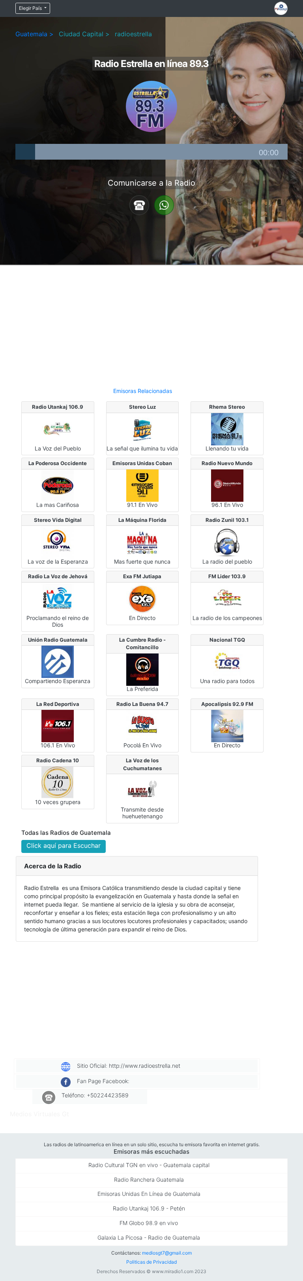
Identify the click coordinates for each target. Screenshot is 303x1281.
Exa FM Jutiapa (142, 576)
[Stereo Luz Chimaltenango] (142, 428)
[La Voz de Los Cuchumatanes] (142, 790)
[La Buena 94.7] (142, 726)
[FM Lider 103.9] (227, 598)
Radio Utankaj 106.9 (57, 407)
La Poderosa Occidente (57, 463)
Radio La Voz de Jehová (58, 576)
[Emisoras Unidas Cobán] (142, 485)
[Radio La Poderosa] (57, 485)
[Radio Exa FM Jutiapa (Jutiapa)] (142, 598)
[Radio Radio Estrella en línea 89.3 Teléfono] (139, 205)
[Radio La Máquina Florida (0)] (142, 542)
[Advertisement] (142, 323)
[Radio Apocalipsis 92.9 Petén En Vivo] (227, 726)
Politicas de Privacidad (151, 1262)
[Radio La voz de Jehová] (57, 598)
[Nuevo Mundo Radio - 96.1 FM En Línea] (227, 485)
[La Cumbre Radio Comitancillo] (142, 669)
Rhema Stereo (227, 407)
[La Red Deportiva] (57, 726)
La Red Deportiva (57, 704)
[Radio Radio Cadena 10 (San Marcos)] (57, 782)
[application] (151, 152)
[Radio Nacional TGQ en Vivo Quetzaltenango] (227, 661)
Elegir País (31, 8)
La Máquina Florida (142, 520)
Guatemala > (34, 34)
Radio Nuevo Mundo (227, 463)
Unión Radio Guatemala (58, 640)
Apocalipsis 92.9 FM (227, 704)
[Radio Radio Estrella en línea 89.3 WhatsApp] (164, 205)
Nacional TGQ (227, 640)
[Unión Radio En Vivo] (57, 661)
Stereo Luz (142, 407)
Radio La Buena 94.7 (142, 704)
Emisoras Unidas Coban (142, 463)
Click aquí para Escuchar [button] (63, 845)
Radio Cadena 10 (57, 760)
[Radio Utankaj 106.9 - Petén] (57, 428)
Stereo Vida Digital (58, 520)
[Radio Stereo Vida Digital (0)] (57, 542)
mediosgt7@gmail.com (167, 1253)
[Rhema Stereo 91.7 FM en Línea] (227, 428)
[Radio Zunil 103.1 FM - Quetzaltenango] (227, 542)
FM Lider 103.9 (227, 576)
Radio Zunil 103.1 (227, 520)
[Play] (25, 152)
